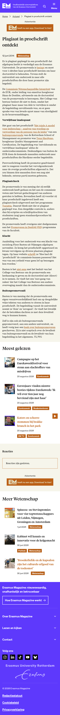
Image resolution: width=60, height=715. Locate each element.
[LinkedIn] (12, 657)
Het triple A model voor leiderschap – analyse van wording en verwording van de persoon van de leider (28, 128)
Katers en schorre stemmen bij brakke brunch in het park (29, 422)
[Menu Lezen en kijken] (55, 628)
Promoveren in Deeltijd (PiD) (26, 227)
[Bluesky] (35, 657)
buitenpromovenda (12, 135)
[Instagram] (5, 657)
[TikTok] (20, 657)
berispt (40, 67)
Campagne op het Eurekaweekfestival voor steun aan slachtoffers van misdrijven (33, 365)
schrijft (32, 254)
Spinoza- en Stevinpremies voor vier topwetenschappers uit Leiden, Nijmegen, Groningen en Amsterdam (35, 516)
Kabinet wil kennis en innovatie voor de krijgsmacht (36, 538)
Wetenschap (23, 55)
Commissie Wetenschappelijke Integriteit (28, 89)
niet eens (21, 269)
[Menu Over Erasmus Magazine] (55, 616)
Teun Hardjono (44, 138)
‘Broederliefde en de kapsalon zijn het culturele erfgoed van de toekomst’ (35, 564)
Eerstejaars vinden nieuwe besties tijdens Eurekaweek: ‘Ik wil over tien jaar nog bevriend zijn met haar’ (36, 392)
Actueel (16, 16)
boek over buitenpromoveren (39, 327)
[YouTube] (27, 657)
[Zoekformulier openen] (44, 6)
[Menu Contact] (55, 639)
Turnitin (7, 205)
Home (5, 16)
